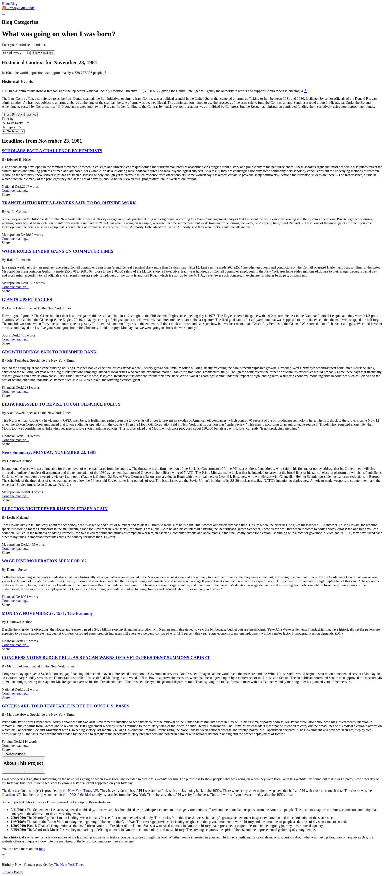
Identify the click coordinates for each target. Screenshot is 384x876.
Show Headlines (42, 52)
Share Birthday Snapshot (20, 114)
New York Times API (83, 790)
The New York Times (69, 864)
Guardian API (11, 794)
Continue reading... (15, 190)
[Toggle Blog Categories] (3, 856)
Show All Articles (14, 754)
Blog (13, 4)
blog (42, 849)
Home (6, 4)
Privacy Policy (12, 872)
